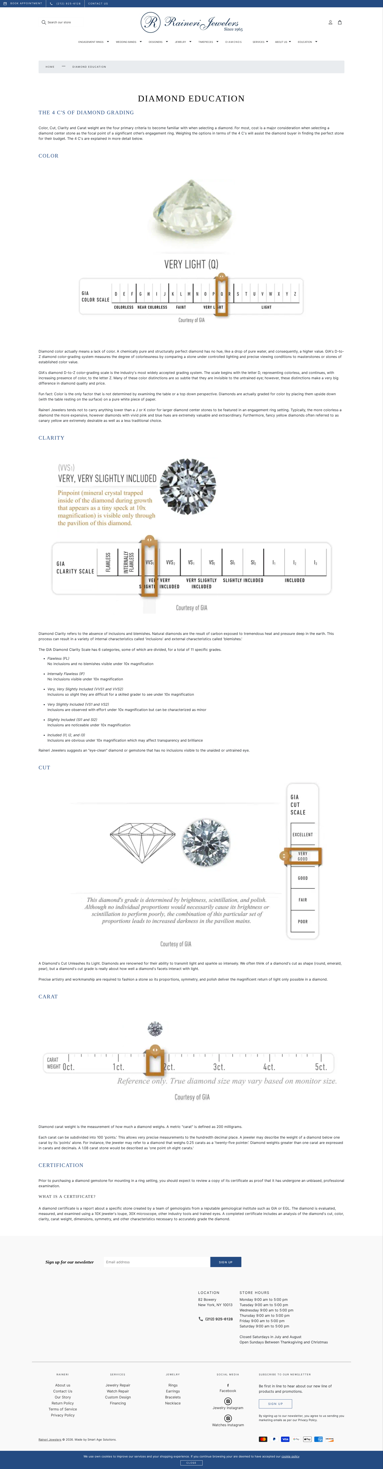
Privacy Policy (63, 1415)
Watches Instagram (228, 1425)
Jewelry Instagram (228, 1408)
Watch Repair (118, 1391)
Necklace (173, 1403)
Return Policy (63, 1403)
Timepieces (205, 41)
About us (281, 41)
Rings (173, 1385)
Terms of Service (63, 1409)
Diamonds (233, 41)
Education (305, 41)
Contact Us (62, 1391)
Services (258, 41)
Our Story (63, 1397)
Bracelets (173, 1397)
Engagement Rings (91, 41)
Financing (118, 1403)
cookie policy (290, 1456)
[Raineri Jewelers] (191, 22)
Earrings (173, 1391)
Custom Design (118, 1397)
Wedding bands (126, 41)
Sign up (275, 1404)
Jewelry (180, 41)
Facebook (228, 1390)
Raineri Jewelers (50, 1439)
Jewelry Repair (118, 1385)
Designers (155, 41)
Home (50, 66)
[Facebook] (228, 1385)
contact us (98, 3)
